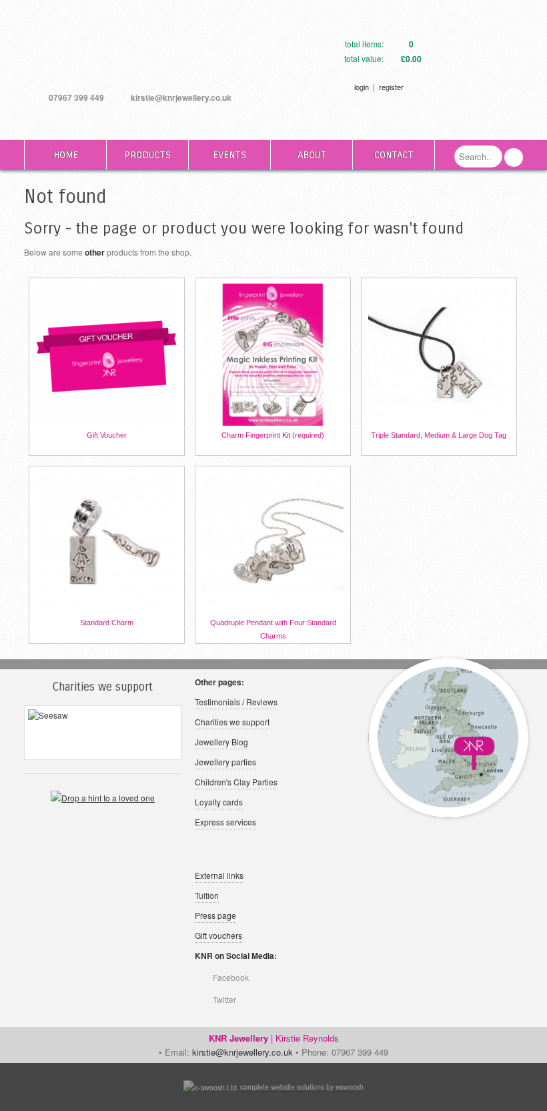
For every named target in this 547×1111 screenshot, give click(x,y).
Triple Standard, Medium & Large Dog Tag (438, 435)
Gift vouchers (218, 935)
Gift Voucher (107, 435)
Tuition (207, 895)
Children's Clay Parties (236, 781)
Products (147, 155)
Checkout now (470, 63)
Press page (215, 915)
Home (65, 155)
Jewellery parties (225, 761)
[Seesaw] (102, 732)
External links (219, 875)
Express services (225, 821)
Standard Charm (106, 623)
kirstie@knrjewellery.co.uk (181, 97)
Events (229, 155)
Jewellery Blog (221, 741)
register (391, 86)
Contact (394, 155)
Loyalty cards (219, 801)
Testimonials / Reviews (236, 701)
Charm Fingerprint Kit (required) (272, 435)
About (312, 155)
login (361, 86)
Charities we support (232, 721)
